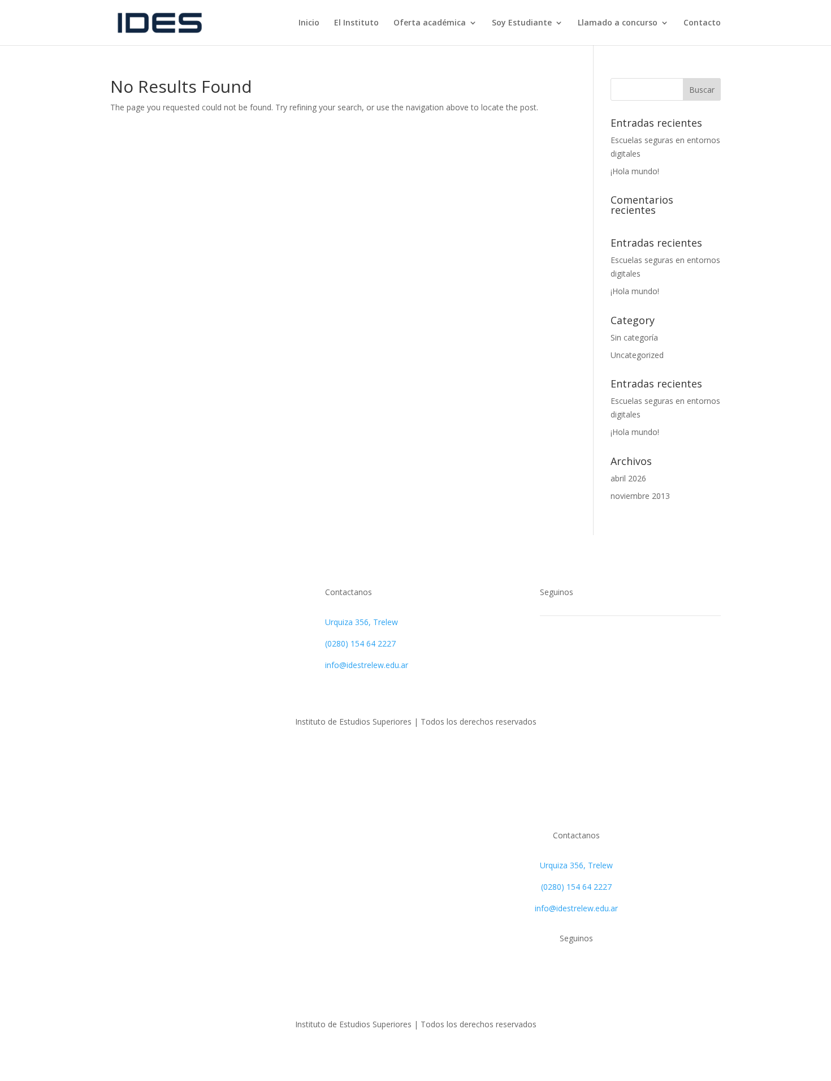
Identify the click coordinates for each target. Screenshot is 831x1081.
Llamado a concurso (617, 23)
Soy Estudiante (522, 23)
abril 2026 (628, 478)
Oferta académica (429, 23)
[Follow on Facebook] (549, 654)
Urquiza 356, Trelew (361, 622)
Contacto (702, 23)
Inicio (308, 23)
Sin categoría (634, 337)
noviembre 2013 (640, 495)
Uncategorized (637, 355)
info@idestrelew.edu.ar (366, 665)
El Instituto (356, 23)
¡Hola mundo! (635, 171)
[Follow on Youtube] (594, 654)
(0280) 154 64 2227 (360, 643)
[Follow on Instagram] (571, 654)
